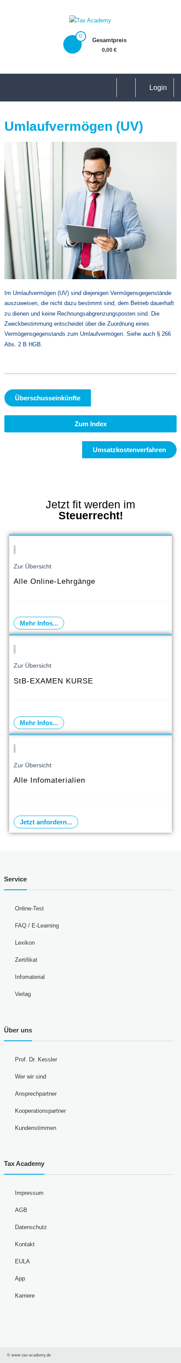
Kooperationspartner (40, 1111)
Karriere (25, 1295)
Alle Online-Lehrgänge (54, 581)
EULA (22, 1261)
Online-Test (29, 908)
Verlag (23, 994)
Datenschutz (31, 1227)
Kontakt (25, 1244)
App (20, 1278)
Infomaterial (30, 977)
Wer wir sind (30, 1076)
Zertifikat (26, 960)
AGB (21, 1210)
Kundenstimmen (35, 1128)
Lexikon (25, 942)
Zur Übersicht (32, 566)
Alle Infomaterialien (49, 780)
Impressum (29, 1193)
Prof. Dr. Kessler (36, 1059)
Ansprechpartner (36, 1093)
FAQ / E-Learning (37, 925)
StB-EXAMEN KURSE (53, 681)
